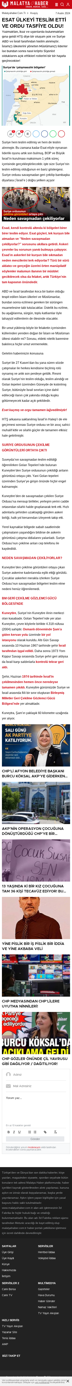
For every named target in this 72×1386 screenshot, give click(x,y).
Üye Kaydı (8, 1258)
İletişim (6, 1276)
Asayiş (34, 13)
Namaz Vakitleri (47, 1307)
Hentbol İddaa (46, 1252)
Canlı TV (7, 1295)
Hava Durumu (46, 1295)
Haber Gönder (46, 1301)
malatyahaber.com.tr (14, 13)
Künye (6, 1264)
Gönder (35, 1139)
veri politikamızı (42, 1382)
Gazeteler (44, 1289)
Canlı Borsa (9, 1289)
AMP (5, 1344)
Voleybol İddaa (46, 1258)
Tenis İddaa (8, 1338)
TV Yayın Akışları (48, 1313)
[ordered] (29, 1132)
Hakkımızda (9, 1270)
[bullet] (35, 1132)
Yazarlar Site (9, 1332)
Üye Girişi (7, 1252)
